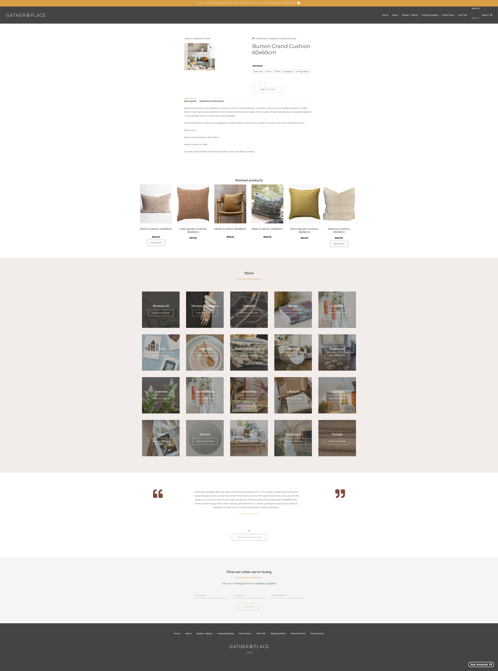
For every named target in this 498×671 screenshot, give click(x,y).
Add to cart (267, 89)
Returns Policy (298, 633)
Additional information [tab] (211, 101)
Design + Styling (410, 15)
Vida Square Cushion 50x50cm (193, 230)
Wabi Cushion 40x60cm (267, 228)
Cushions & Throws (201, 38)
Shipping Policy (278, 633)
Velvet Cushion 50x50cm (230, 228)
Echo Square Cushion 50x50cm (304, 230)
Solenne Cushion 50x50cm (339, 230)
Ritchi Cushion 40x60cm (156, 228)
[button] (246, 530)
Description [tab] (190, 101)
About (395, 15)
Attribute (257, 66)
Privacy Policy (317, 633)
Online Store (448, 15)
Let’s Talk (462, 15)
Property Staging (430, 15)
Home (385, 15)
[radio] (258, 71)
